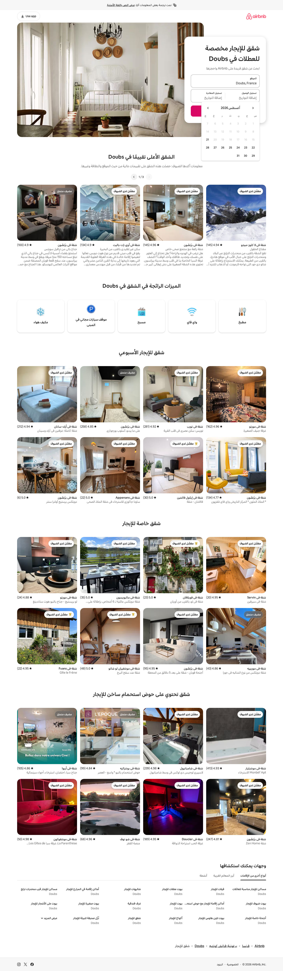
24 (238, 147)
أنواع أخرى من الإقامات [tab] (253, 875)
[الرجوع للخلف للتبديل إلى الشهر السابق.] (253, 108)
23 (245, 147)
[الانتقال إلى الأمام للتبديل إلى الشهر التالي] (208, 108)
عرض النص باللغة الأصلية (121, 5)
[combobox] (225, 83)
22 (253, 147)
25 (230, 147)
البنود (220, 964)
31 (238, 155)
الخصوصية (233, 964)
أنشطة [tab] (203, 875)
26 (222, 147)
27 (215, 147)
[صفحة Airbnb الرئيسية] (256, 16)
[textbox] (242, 98)
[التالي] (134, 177)
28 (207, 147)
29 (253, 155)
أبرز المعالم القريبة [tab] (223, 875)
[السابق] (149, 177)
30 (245, 155)
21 (207, 139)
